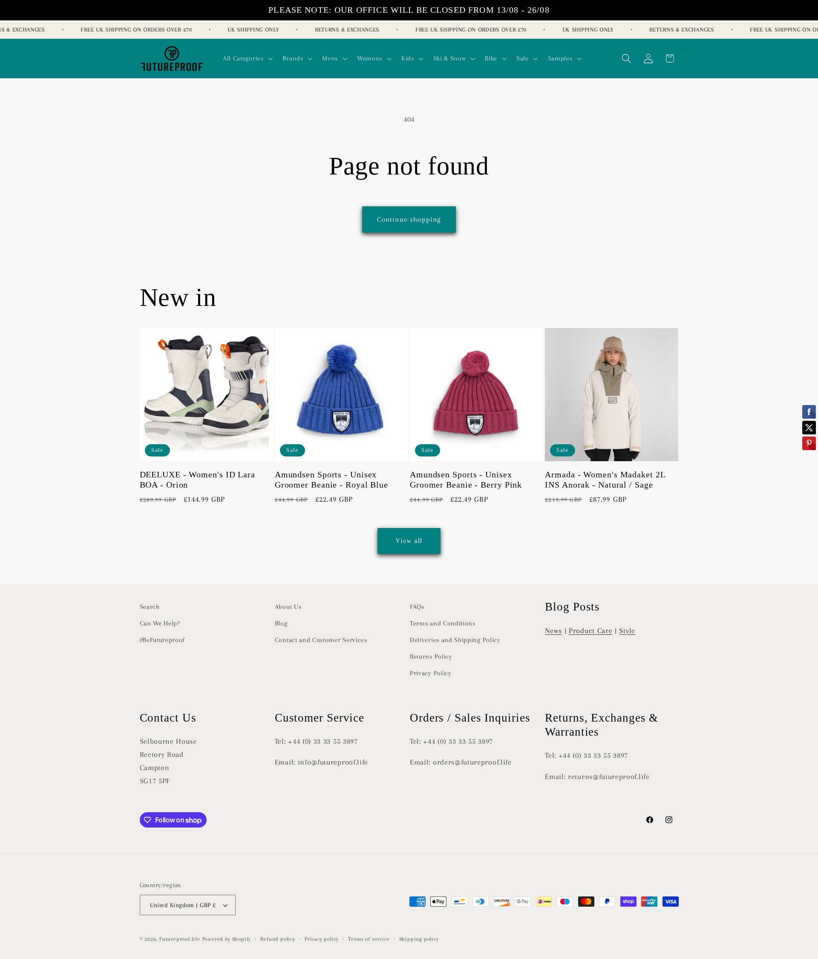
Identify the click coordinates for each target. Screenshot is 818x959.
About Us (288, 607)
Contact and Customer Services (321, 640)
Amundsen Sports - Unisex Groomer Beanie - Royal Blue (331, 479)
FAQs (417, 607)
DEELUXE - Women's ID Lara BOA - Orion (198, 479)
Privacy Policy (431, 673)
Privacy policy (322, 939)
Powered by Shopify (226, 939)
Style (627, 630)
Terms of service (368, 939)
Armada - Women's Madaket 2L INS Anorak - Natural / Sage (605, 479)
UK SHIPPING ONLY (247, 29)
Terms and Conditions (442, 623)
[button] (247, 58)
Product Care (590, 630)
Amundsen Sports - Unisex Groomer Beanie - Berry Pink (466, 479)
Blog (281, 623)
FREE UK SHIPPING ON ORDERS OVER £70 (130, 29)
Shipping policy (419, 939)
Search (150, 607)
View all (409, 541)
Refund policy (277, 939)
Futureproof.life (179, 939)
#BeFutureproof (162, 640)
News (553, 630)
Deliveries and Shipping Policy (455, 640)
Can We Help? (160, 623)
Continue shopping (409, 219)
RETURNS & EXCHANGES (341, 29)
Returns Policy (431, 656)
